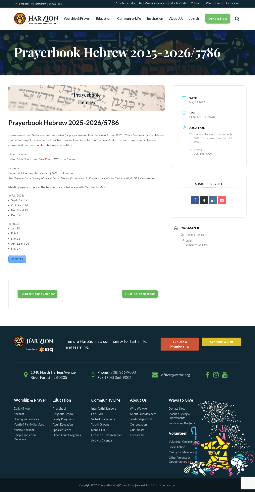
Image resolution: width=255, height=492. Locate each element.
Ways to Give (181, 400)
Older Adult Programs (67, 435)
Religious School (63, 414)
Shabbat (19, 414)
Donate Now (217, 18)
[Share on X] (204, 200)
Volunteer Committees (183, 441)
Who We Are (138, 408)
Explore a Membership (179, 344)
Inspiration (155, 18)
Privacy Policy (127, 485)
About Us (176, 18)
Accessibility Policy (147, 485)
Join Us (194, 18)
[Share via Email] (222, 200)
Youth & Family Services (29, 424)
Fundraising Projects (182, 423)
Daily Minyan (22, 408)
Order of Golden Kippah (106, 435)
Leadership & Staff (142, 419)
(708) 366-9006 (118, 377)
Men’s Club (98, 430)
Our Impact (137, 430)
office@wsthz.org (197, 244)
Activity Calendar (102, 440)
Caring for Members (181, 452)
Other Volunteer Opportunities (179, 459)
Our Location (138, 424)
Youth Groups (100, 424)
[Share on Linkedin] (213, 200)
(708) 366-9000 (122, 372)
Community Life (129, 18)
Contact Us (137, 435)
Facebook (23, 3)
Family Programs (63, 419)
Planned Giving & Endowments (179, 416)
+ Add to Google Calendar (37, 293)
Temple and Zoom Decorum (25, 437)
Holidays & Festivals (26, 419)
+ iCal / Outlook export (140, 293)
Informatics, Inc (167, 485)
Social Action (177, 447)
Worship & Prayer (77, 18)
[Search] (237, 18)
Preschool (59, 408)
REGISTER (17, 259)
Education (103, 18)
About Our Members (143, 414)
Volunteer (178, 433)
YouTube (57, 3)
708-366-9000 (203, 153)
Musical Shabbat (24, 430)
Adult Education (63, 424)
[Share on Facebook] (195, 200)
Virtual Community (103, 419)
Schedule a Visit (221, 342)
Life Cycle (97, 414)
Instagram (40, 3)
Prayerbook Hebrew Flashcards (27, 173)
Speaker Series (62, 430)
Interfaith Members (103, 408)
